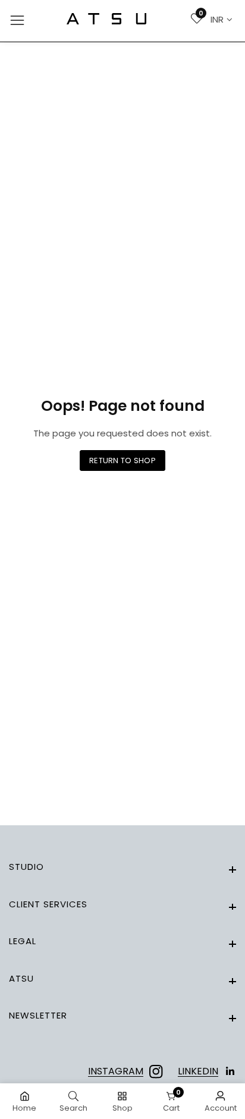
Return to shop (122, 460)
